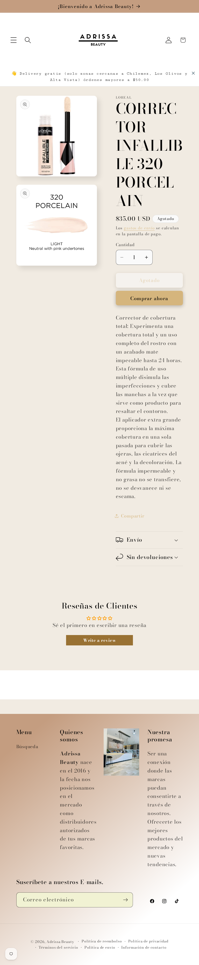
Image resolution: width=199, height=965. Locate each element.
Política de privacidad (148, 941)
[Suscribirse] (125, 899)
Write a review (99, 640)
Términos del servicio (58, 947)
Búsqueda (27, 746)
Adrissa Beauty (60, 942)
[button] (13, 40)
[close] (193, 73)
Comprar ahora (149, 298)
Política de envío (99, 947)
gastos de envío (139, 228)
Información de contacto (143, 947)
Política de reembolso (102, 941)
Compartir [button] (133, 515)
